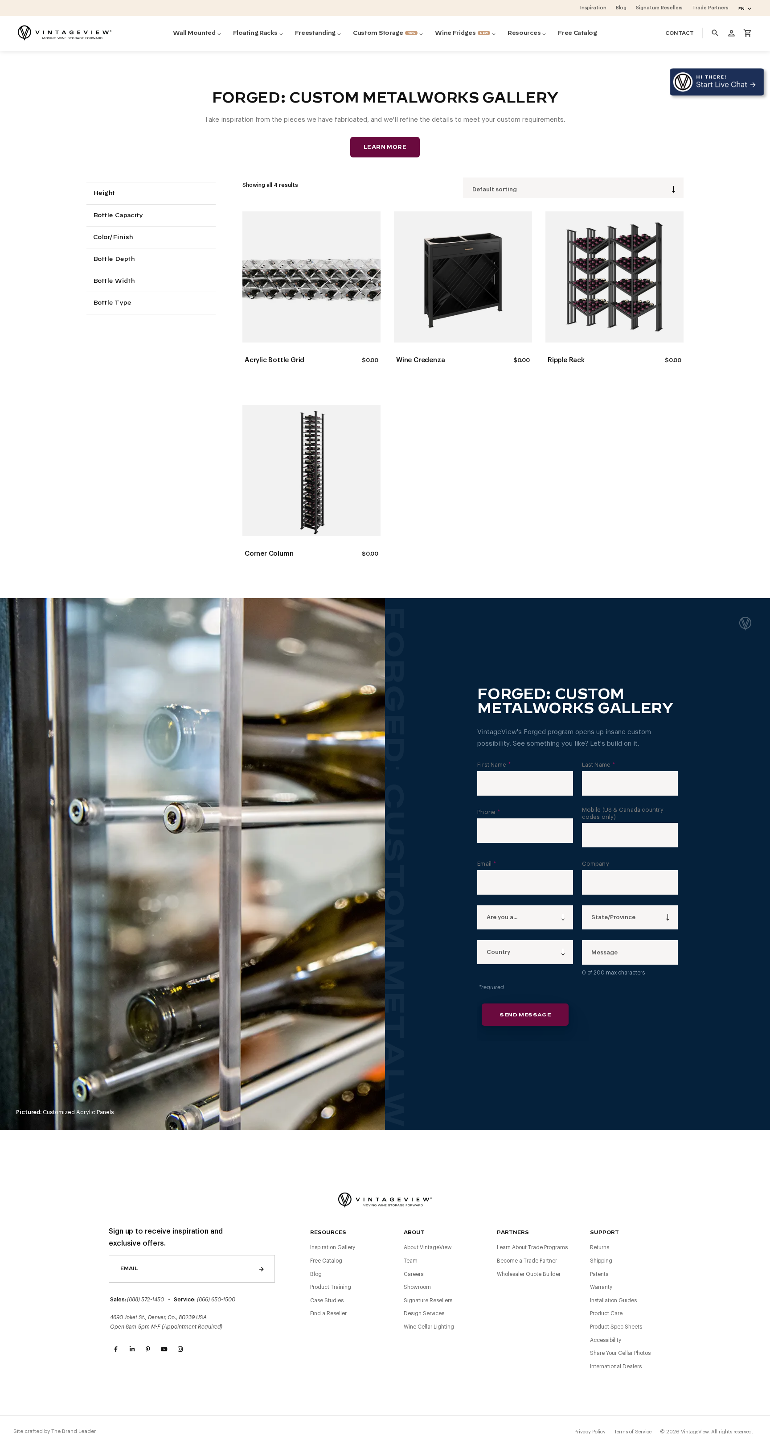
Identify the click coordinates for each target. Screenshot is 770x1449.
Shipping (601, 1260)
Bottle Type (112, 303)
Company (595, 864)
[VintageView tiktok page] (196, 1349)
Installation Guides (613, 1300)
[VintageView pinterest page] (148, 1349)
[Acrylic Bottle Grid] (311, 277)
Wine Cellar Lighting (429, 1326)
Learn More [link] (385, 147)
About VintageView (428, 1247)
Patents (599, 1274)
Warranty (601, 1287)
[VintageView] (64, 33)
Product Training (330, 1287)
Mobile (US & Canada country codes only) (623, 813)
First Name (494, 765)
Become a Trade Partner (527, 1260)
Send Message (525, 1014)
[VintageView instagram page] (180, 1349)
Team (411, 1260)
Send (261, 1269)
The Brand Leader (73, 1431)
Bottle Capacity (118, 216)
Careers (413, 1274)
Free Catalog (326, 1260)
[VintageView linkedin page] (132, 1349)
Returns (599, 1247)
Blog (316, 1274)
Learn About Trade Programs (532, 1247)
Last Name (598, 765)
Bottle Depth (114, 259)
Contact (679, 33)
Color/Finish (113, 237)
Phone (488, 812)
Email (486, 864)
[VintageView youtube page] (164, 1349)
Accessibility (605, 1340)
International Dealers (616, 1366)
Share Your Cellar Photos (620, 1353)
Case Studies (327, 1300)
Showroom (417, 1287)
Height (104, 193)
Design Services (424, 1313)
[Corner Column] (311, 470)
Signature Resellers (428, 1300)
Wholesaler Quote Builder (529, 1274)
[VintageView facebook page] (116, 1349)
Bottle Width (114, 281)
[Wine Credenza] (463, 277)
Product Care (606, 1313)
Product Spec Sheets (616, 1326)
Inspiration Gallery (332, 1247)
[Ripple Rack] (614, 277)
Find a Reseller (328, 1313)
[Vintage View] (385, 1199)
